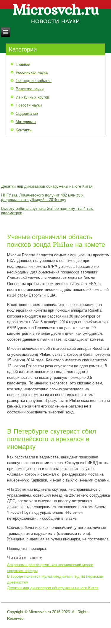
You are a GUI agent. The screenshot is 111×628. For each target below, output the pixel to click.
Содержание (27, 113)
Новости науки (29, 105)
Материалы (26, 122)
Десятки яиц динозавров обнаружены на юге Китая (47, 186)
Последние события (34, 80)
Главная (23, 64)
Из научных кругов (32, 97)
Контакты (24, 130)
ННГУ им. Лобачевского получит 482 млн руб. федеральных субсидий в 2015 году (42, 197)
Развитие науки (30, 89)
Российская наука (32, 72)
